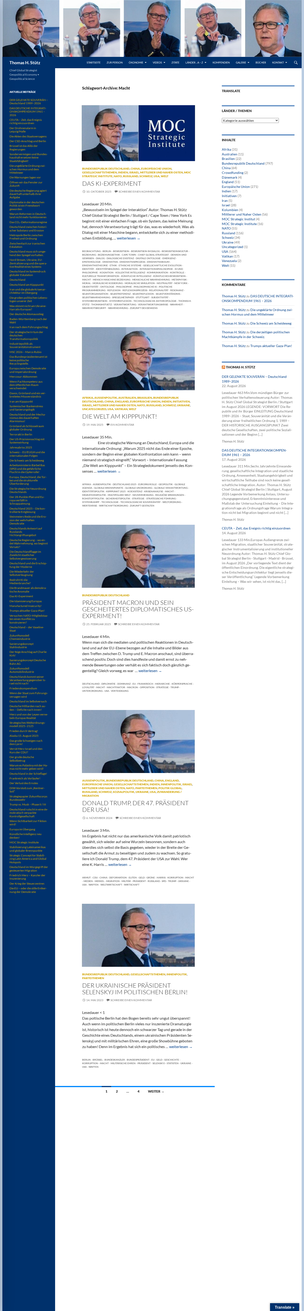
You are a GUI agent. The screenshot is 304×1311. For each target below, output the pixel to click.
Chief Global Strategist (153, 254)
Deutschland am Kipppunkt (26, 284)
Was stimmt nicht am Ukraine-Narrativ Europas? (28, 307)
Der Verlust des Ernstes (24, 783)
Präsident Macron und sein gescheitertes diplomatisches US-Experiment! (138, 609)
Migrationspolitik (94, 494)
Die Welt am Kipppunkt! (119, 416)
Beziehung (89, 254)
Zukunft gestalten (142, 505)
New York (180, 283)
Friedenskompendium (23, 688)
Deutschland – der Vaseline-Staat (27, 628)
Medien (88, 881)
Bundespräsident (138, 1059)
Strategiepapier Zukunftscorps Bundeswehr (28, 798)
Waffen (94, 884)
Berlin (107, 251)
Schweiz (145, 176)
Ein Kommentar (122, 424)
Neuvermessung (143, 494)
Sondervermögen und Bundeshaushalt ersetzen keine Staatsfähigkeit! (29, 157)
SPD (164, 881)
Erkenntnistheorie (95, 265)
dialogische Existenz (120, 258)
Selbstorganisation (95, 293)
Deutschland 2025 (124, 484)
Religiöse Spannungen (169, 494)
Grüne (151, 877)
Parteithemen (146, 788)
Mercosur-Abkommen (23, 376)
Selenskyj (158, 1063)
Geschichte (171, 1059)
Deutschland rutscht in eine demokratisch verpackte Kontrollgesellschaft (29, 813)
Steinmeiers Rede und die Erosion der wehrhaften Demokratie (28, 520)
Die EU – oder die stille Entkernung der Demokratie (28, 889)
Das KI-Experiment (111, 183)
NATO (118, 176)
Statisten (173, 1063)
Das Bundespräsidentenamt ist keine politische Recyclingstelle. (28, 360)
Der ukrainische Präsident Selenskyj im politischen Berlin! (135, 988)
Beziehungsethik (109, 254)
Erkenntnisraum (158, 261)
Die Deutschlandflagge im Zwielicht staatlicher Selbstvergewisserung (25, 555)
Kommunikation (157, 272)
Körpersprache (182, 683)
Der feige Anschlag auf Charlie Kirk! (28, 653)
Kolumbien (230, 210)
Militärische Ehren (123, 1063)
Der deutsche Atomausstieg (26, 314)
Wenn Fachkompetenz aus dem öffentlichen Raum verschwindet (26, 385)
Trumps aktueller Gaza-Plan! (271, 346)
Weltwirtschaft (111, 884)
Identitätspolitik (93, 491)
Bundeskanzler (114, 1059)
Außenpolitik (105, 397)
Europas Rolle (147, 484)
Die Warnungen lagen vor (25, 177)
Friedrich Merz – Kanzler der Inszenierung (27, 876)
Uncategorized (94, 409)
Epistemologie (91, 261)
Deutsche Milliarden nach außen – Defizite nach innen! (28, 707)
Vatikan (121, 409)
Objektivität (90, 286)
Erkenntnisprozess (132, 261)
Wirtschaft (131, 884)
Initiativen (181, 401)
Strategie (138, 498)
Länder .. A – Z (194, 62)
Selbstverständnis (168, 293)
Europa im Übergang (22, 829)
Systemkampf (91, 502)
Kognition (107, 272)
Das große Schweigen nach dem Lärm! (26, 742)
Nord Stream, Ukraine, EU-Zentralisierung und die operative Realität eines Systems (28, 263)
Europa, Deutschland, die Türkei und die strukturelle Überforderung (28, 480)
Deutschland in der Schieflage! (28, 773)
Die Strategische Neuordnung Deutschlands (28, 490)
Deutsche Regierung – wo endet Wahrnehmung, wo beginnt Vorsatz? (29, 543)
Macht (86, 279)
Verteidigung (119, 690)
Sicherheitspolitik (118, 498)
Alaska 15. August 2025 (24, 735)
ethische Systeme (130, 265)
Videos (157, 62)
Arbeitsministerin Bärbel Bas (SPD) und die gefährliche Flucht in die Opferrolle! (27, 468)
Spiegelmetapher (123, 297)
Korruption (175, 877)
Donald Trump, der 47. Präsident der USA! (135, 806)
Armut (86, 877)
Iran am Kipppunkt (21, 401)
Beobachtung (91, 251)
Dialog (100, 258)
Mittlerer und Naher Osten (161, 172)
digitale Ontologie (148, 258)
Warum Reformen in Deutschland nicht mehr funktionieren (28, 215)
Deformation (118, 877)
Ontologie (107, 286)
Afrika (87, 397)
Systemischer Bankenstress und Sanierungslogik (26, 407)
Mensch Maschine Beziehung (111, 279)
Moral (86, 283)
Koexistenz (135, 491)
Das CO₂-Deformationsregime (28, 222)
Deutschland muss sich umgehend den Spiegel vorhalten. (28, 253)
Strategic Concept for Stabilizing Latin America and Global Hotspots (28, 859)
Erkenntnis (110, 261)
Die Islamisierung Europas (26, 601)
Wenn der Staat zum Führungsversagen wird (29, 694)
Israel (134, 172)
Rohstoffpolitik (93, 498)
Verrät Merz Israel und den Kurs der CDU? (26, 750)
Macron (132, 687)
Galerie (241, 62)
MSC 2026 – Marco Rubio (26, 352)
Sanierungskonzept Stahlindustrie (21, 645)
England (122, 401)
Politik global (170, 788)
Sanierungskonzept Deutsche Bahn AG (28, 661)
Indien (123, 172)
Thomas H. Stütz (25, 62)
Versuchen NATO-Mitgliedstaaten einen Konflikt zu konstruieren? (29, 619)
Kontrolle (177, 272)
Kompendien (221, 62)
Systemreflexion (120, 300)
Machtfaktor (116, 687)
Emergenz (169, 258)
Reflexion (114, 290)
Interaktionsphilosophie (156, 268)
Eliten (133, 877)
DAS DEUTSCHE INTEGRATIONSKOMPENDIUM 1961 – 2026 (28, 111)
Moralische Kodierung (108, 283)
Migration (113, 881)
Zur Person (115, 62)
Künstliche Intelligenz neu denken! (26, 835)
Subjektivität (159, 297)
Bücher (261, 62)
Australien (127, 397)
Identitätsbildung (107, 268)
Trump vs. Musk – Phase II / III (28, 804)
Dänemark (229, 177)
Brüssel (98, 1059)
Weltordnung (171, 502)
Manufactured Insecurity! (26, 606)
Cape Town (129, 254)
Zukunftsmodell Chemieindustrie (20, 637)
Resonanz (176, 290)
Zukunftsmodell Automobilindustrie (22, 670)
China (135, 168)
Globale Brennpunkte (108, 487)
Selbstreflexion (143, 293)
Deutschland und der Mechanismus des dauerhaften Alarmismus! (28, 418)
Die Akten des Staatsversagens (28, 136)
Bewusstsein (121, 251)
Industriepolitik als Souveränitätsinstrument (25, 345)
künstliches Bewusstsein (169, 276)
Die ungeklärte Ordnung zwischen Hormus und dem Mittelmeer (27, 169)
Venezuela (229, 261)
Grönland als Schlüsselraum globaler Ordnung (27, 427)
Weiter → (156, 1091)
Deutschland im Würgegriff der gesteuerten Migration (29, 868)
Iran (225, 201)
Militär (126, 881)
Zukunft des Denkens (143, 308)
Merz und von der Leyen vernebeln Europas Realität (29, 716)
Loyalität (88, 687)
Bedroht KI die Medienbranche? (20, 581)
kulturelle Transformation (100, 276)
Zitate (175, 62)
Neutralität (164, 283)
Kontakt (278, 62)
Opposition (147, 687)
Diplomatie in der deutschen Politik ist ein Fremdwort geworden (27, 205)
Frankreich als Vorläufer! (25, 778)
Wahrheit (176, 304)
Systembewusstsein (94, 300)
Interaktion (129, 268)
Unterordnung (92, 690)
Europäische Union (156, 168)
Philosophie (124, 286)
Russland (130, 176)
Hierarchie (162, 683)
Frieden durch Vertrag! (24, 731)
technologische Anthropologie (154, 300)
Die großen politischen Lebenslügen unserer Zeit (29, 299)
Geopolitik (166, 484)
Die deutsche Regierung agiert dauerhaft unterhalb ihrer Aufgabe (28, 194)
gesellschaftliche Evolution (162, 265)
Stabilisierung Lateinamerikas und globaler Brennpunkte (28, 848)
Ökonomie (136, 62)
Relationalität (158, 290)
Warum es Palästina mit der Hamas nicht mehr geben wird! (29, 767)
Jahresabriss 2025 (21, 447)
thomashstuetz (101, 304)
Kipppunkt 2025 (116, 491)
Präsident (139, 881)
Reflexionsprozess (135, 290)
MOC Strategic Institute (239, 224)
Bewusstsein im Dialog (145, 251)
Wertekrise (89, 505)
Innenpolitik (171, 784)
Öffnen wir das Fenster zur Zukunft (26, 184)
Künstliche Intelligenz (136, 276)
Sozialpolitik (123, 792)
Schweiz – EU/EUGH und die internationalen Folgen (27, 453)
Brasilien (144, 397)
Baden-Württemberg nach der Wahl (28, 320)
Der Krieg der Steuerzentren (27, 883)
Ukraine (183, 405)
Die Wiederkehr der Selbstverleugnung (22, 573)
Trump (175, 687)
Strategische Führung (161, 498)
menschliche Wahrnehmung (151, 279)
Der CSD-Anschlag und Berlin (28, 141)
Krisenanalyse (153, 491)
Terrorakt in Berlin (21, 434)
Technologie (110, 502)
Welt (164, 176)
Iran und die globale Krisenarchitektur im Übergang (28, 291)
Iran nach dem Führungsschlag (29, 327)
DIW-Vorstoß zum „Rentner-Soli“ (27, 789)
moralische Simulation (140, 283)
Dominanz (124, 683)
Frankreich (145, 683)
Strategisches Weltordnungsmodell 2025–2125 (27, 724)
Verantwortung (125, 304)
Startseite (93, 62)
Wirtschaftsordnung (113, 505)
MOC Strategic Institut (238, 219)
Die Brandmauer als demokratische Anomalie (28, 589)
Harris (161, 877)
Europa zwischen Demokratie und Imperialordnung (28, 369)
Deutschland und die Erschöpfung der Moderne (28, 564)
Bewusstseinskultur (175, 251)
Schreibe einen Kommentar (139, 191)
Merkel (99, 881)
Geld (142, 877)
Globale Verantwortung (171, 487)
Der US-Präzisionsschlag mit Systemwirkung (27, 440)
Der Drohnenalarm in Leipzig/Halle (23, 129)
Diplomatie (108, 683)
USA (157, 176)
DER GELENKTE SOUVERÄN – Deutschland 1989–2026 (29, 101)
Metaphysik (179, 279)
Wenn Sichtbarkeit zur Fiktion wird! (28, 822)
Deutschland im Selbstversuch (28, 701)
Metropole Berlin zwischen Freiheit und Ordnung (26, 236)
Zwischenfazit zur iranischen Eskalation (27, 245)
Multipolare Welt (119, 494)
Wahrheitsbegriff (94, 308)
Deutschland (91, 683)
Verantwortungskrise (153, 304)
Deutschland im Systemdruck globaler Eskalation (28, 273)
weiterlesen (128, 238)
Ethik (113, 265)
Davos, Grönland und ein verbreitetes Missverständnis (28, 394)
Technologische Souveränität (140, 502)
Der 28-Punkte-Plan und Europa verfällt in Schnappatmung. (27, 500)
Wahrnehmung (118, 308)
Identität (88, 268)
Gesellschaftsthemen (99, 172)
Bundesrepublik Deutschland (105, 168)
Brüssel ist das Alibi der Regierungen (24, 147)
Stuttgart (142, 297)
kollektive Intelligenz (130, 272)
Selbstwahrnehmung (96, 297)
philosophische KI (145, 286)
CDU (95, 877)
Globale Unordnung (138, 487)
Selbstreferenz (120, 293)
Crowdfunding (232, 173)
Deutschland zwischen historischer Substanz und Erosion (28, 228)
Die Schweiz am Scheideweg (270, 323)
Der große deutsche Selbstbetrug (22, 758)
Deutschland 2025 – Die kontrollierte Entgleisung (28, 510)
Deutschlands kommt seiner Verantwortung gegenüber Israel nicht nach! (28, 680)
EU (134, 683)
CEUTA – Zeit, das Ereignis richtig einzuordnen (256, 528)
